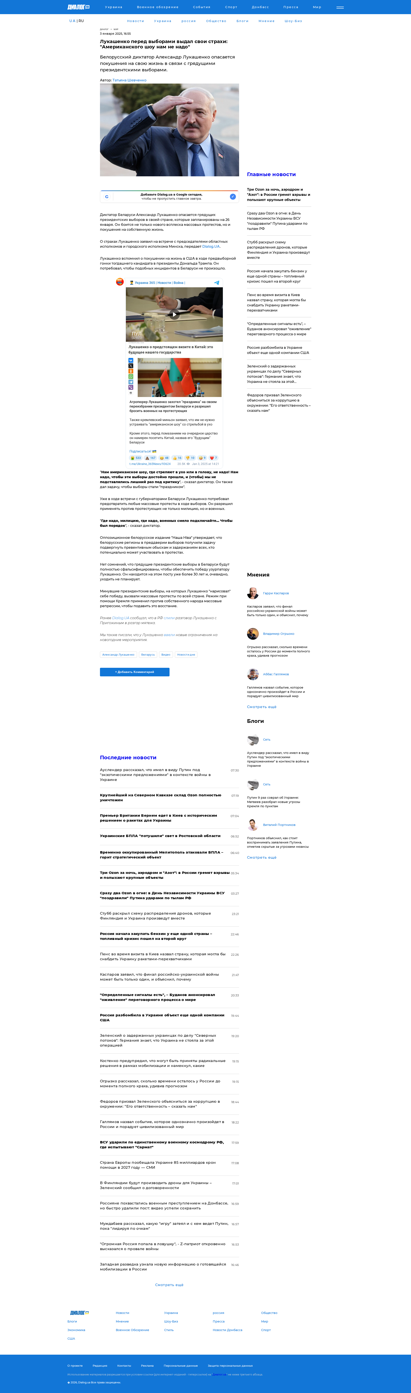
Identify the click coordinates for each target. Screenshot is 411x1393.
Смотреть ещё (169, 1285)
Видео (166, 654)
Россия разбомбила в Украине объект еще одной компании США (278, 350)
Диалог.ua (219, 1374)
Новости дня (186, 654)
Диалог (104, 29)
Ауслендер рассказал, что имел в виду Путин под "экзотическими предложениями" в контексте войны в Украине (155, 775)
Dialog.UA (211, 246)
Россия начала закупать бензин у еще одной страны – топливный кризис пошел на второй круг (277, 276)
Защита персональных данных (230, 1365)
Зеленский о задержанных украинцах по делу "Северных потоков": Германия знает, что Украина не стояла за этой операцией (158, 1040)
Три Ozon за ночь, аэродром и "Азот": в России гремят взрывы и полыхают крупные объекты (278, 194)
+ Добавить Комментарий (134, 672)
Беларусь (148, 654)
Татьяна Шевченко (129, 80)
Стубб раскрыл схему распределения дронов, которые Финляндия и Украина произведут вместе (278, 250)
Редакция (100, 1365)
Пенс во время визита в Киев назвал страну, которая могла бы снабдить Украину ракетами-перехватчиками (276, 302)
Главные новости (271, 174)
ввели (169, 635)
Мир (116, 29)
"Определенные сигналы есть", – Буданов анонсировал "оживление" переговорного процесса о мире (279, 329)
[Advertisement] (169, 712)
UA (72, 21)
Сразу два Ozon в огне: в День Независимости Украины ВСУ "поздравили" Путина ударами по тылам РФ (277, 221)
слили (169, 618)
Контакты (124, 1365)
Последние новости (128, 757)
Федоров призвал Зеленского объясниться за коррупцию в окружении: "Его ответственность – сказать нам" (279, 403)
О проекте (75, 1365)
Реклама (147, 1365)
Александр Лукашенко (118, 654)
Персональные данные (181, 1365)
